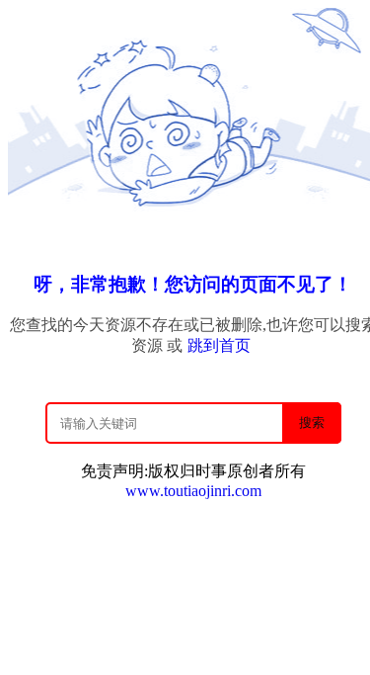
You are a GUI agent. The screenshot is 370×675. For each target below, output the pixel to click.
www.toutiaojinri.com (193, 490)
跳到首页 (219, 345)
